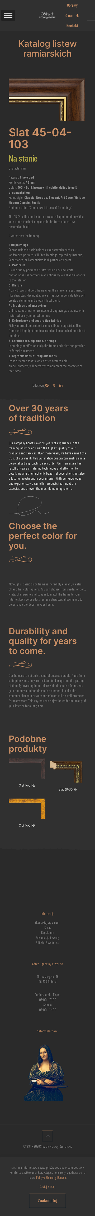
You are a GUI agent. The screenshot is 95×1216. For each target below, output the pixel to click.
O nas (47, 927)
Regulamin (47, 932)
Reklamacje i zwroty (48, 937)
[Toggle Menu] (8, 15)
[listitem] (47, 270)
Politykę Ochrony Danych (51, 1177)
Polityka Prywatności (47, 942)
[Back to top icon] (47, 1135)
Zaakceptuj (47, 1200)
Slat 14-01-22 (27, 785)
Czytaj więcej (47, 1186)
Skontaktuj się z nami (47, 922)
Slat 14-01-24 (27, 825)
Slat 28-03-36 (68, 789)
